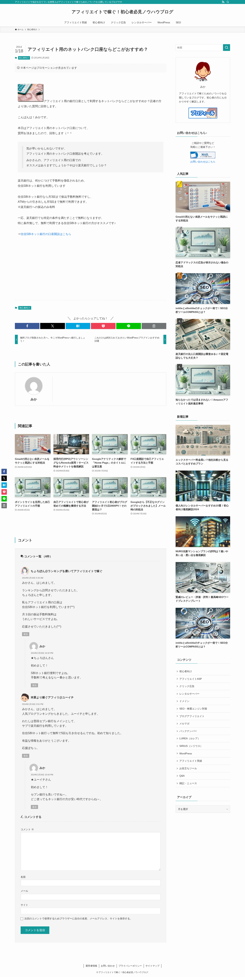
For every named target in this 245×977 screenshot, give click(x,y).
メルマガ (184, 723)
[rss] (223, 2)
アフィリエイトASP (190, 678)
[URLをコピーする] (154, 326)
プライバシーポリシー (130, 965)
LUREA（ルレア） (189, 738)
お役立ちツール (188, 768)
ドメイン (184, 701)
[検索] (227, 2)
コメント (27, 829)
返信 (25, 634)
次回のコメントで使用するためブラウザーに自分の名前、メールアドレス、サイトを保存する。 (78, 918)
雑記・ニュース (188, 783)
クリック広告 (186, 686)
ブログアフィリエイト (191, 716)
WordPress (185, 753)
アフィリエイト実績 (190, 760)
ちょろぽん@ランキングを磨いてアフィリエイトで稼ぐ (66, 571)
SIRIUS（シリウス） (191, 746)
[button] (27, 326)
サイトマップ (152, 965)
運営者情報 (91, 965)
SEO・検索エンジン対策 (193, 708)
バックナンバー (188, 731)
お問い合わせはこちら (202, 161)
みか (33, 399)
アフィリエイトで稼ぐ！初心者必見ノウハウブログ (122, 12)
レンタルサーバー (189, 693)
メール (24, 890)
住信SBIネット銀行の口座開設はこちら (46, 234)
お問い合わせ (108, 965)
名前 (23, 876)
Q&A (182, 775)
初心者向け (24, 58)
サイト (24, 904)
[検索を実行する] (226, 47)
